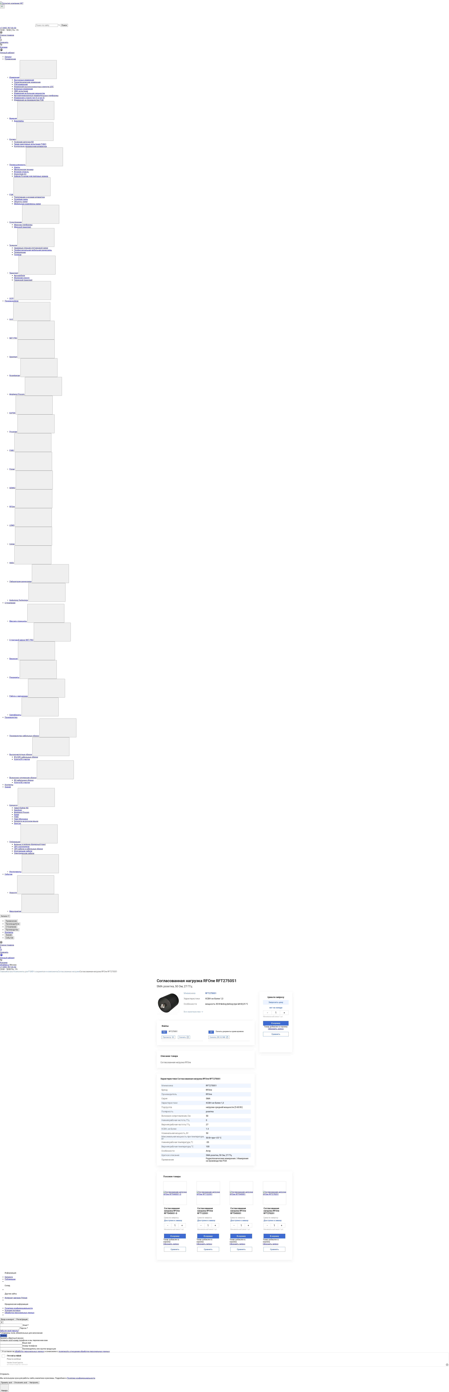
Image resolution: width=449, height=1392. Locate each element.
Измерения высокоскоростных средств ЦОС (34, 87)
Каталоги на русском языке (26, 821)
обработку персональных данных (29, 1351)
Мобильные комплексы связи (27, 204)
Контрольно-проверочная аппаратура (30, 146)
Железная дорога (21, 278)
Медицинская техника (23, 169)
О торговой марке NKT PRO (21, 640)
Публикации (14, 842)
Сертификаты (15, 715)
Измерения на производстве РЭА (28, 100)
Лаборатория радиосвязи (20, 581)
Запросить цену (276, 1002)
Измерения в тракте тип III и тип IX (29, 98)
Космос (12, 139)
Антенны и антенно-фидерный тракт (30, 844)
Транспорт (13, 273)
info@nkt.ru (4, 965)
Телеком (13, 245)
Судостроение (15, 222)
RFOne (12, 507)
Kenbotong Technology (18, 600)
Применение (10, 59)
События (8, 874)
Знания (8, 787)
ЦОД (11, 298)
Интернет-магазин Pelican (16, 1298)
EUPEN (12, 413)
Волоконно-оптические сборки (22, 778)
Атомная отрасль (21, 172)
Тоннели (17, 255)
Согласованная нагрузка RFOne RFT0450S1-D (172, 1210)
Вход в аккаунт (7, 1319)
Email (26, 1325)
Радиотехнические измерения (27, 82)
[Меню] (1, 1)
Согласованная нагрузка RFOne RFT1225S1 (205, 1210)
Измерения (14, 77)
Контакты (9, 785)
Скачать (182, 1037)
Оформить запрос (276, 1029)
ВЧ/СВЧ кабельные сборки (26, 757)
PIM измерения (21, 84)
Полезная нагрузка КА (24, 142)
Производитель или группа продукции (39, 1349)
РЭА (11, 194)
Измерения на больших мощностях (29, 93)
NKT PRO (13, 338)
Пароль (24, 1328)
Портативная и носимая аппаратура (29, 197)
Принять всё (6, 1382)
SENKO (12, 488)
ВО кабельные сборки (23, 780)
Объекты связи (20, 201)
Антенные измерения (23, 89)
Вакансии (13, 659)
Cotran (12, 544)
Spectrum (13, 357)
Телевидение (20, 252)
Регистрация (21, 1319)
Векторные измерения (24, 80)
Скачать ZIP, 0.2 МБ (217, 1037)
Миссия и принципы (18, 621)
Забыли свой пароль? (9, 1331)
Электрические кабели (24, 853)
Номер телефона (29, 1346)
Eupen (16, 814)
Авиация (13, 118)
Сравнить (276, 1034)
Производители (11, 301)
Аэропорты (19, 121)
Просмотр (167, 1037)
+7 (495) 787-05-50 (8, 28)
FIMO (11, 450)
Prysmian (13, 432)
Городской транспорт (23, 280)
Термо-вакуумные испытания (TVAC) (30, 144)
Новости (13, 893)
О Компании (10, 603)
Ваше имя (26, 1343)
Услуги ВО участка (22, 782)
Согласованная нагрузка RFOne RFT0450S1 (238, 1210)
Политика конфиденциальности (19, 1308)
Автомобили (19, 275)
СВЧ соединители (21, 847)
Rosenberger (14, 375)
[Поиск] (2, 6)
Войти (3, 1335)
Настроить (33, 1382)
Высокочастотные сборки (20, 754)
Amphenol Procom (17, 394)
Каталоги (13, 805)
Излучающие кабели (23, 851)
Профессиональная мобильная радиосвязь (33, 250)
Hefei (11, 563)
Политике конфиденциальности (81, 1378)
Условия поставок (12, 1310)
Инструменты (15, 872)
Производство (11, 717)
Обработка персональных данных (19, 1313)
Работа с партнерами (18, 696)
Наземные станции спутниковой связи (31, 248)
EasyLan (17, 823)
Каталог (8, 57)
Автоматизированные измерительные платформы (36, 95)
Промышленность (17, 165)
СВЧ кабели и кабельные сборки (28, 849)
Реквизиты (14, 677)
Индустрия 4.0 (20, 174)
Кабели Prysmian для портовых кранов (31, 176)
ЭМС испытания (21, 91)
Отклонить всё (20, 1382)
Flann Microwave (21, 819)
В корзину (275, 1023)
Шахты (17, 167)
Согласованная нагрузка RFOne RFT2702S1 (271, 1210)
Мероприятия (15, 911)
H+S (11, 319)
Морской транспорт (22, 227)
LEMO (11, 525)
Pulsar (12, 469)
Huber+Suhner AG (21, 808)
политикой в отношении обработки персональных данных (84, 1351)
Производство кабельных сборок (24, 736)
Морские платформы (23, 225)
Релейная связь (21, 199)
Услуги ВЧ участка (22, 759)
